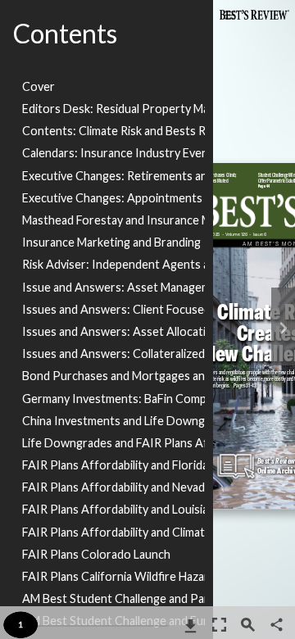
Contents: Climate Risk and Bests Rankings (113, 131)
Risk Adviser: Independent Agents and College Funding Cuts (113, 264)
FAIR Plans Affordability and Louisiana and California (113, 509)
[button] (276, 626)
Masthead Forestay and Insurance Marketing (113, 220)
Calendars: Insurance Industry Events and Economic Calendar (113, 153)
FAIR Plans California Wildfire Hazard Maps (113, 576)
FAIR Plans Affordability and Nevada (113, 487)
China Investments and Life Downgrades (113, 421)
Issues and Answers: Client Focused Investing (113, 309)
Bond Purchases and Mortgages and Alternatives (113, 376)
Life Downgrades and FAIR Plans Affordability (113, 443)
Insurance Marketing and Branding (111, 242)
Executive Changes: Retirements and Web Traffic (113, 176)
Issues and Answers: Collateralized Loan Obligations (113, 353)
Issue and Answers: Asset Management (113, 287)
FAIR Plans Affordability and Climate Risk (113, 532)
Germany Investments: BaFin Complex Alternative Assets (113, 399)
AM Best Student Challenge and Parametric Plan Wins (113, 598)
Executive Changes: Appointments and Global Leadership (113, 198)
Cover (38, 86)
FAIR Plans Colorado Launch (96, 554)
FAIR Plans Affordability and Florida (113, 465)
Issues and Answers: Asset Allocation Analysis (113, 331)
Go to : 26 (217, 168)
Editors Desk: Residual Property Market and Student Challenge (113, 109)
